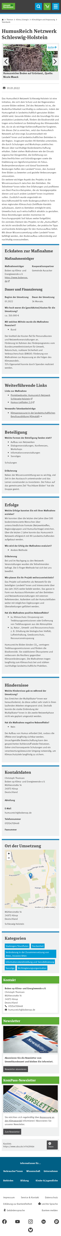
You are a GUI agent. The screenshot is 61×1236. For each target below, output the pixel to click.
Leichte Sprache (50, 1203)
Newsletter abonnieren (16, 1069)
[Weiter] (55, 61)
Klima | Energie (22, 19)
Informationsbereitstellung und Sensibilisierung (30, 961)
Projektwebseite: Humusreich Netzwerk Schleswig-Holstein (30, 396)
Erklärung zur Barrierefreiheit (17, 1203)
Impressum (9, 1197)
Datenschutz (51, 1197)
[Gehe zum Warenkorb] (47, 6)
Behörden (8, 1180)
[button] (30, 876)
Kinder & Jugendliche (47, 1180)
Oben (50, 1146)
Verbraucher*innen (13, 1171)
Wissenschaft (33, 1171)
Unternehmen (51, 1171)
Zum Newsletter (12, 1131)
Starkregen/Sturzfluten (17, 945)
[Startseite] (8, 6)
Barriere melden (50, 1210)
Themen (10, 19)
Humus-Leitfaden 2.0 (21, 402)
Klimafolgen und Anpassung (43, 19)
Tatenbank (6, 22)
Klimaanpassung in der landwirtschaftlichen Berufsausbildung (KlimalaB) (33, 414)
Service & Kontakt (30, 1197)
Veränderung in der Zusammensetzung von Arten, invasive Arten (27, 953)
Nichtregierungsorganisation (32, 968)
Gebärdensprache (16, 1210)
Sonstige (10, 968)
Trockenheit (38, 945)
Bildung (24, 1180)
